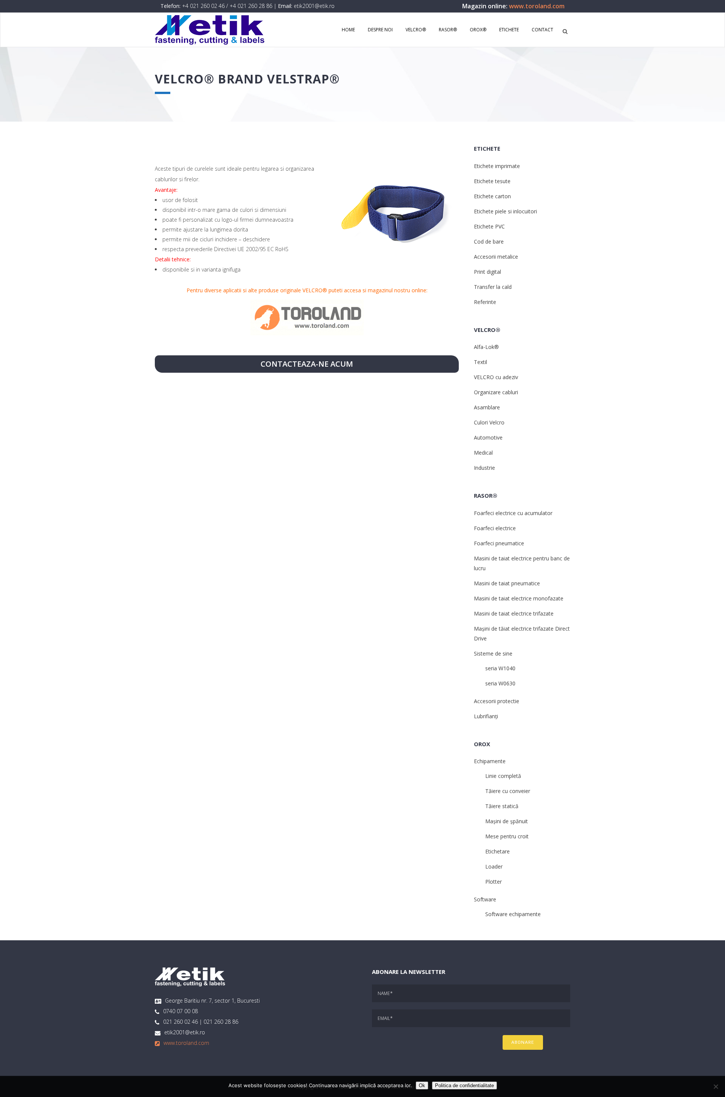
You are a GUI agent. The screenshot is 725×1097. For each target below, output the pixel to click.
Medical (483, 452)
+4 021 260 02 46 (203, 5)
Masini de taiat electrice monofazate (518, 598)
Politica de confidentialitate (464, 1085)
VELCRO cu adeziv (496, 377)
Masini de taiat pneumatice (507, 583)
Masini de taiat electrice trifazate (514, 613)
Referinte (485, 301)
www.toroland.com (537, 6)
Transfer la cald (493, 286)
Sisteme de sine (493, 653)
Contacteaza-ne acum (307, 364)
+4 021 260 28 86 (251, 5)
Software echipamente (513, 914)
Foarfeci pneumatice (499, 543)
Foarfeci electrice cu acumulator (513, 513)
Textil (480, 362)
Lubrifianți (486, 716)
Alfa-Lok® (486, 346)
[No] (715, 1086)
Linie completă (503, 775)
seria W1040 (500, 668)
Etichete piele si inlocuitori (505, 211)
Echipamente (490, 761)
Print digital (487, 271)
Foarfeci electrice (495, 528)
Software (485, 899)
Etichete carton (492, 196)
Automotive (488, 437)
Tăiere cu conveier (507, 791)
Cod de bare (489, 241)
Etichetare (497, 851)
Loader (494, 866)
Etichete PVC (489, 226)
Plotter (493, 881)
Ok (422, 1085)
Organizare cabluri (496, 392)
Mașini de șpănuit (506, 821)
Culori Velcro (489, 422)
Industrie (484, 467)
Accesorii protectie (496, 701)
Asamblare (487, 407)
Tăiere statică (501, 806)
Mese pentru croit (507, 836)
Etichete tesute (492, 181)
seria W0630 (500, 683)
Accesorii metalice (496, 256)
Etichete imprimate (497, 166)
